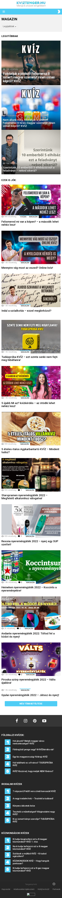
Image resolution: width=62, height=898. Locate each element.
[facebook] (17, 720)
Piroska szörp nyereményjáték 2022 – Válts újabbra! (28, 681)
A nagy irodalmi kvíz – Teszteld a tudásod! (33, 798)
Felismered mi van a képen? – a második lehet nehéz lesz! (30, 223)
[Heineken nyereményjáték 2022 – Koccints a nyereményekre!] (31, 567)
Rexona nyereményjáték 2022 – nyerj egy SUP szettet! (29, 543)
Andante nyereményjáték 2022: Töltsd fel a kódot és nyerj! (28, 635)
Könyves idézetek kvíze (24, 805)
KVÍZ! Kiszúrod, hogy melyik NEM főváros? (33, 771)
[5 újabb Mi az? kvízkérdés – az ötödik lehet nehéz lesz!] (31, 382)
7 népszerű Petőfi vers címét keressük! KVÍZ (34, 791)
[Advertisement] (31, 890)
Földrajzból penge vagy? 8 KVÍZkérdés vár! (33, 749)
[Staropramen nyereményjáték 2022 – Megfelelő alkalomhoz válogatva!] (31, 475)
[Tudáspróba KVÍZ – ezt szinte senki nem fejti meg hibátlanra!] (31, 336)
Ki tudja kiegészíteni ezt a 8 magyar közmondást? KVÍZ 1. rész (30, 840)
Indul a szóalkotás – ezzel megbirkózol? (26, 310)
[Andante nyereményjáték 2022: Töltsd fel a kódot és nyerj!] (31, 613)
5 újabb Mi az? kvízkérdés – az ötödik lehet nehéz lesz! (28, 404)
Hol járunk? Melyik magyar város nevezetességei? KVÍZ (28, 742)
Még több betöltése (30, 704)
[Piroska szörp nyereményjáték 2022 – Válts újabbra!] (31, 659)
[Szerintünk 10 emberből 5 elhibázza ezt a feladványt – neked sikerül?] (31, 152)
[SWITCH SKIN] (59, 12)
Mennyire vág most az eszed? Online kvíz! (27, 267)
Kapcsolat (6, 889)
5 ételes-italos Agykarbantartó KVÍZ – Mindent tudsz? (30, 450)
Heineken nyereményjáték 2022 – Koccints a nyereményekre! (29, 589)
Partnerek (56, 889)
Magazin (33, 217)
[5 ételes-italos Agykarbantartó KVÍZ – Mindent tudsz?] (31, 428)
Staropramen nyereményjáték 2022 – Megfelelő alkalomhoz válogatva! (24, 497)
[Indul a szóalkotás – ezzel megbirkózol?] (31, 290)
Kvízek (23, 217)
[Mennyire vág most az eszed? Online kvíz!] (31, 247)
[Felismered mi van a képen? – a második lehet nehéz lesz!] (31, 201)
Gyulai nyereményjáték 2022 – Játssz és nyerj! (30, 695)
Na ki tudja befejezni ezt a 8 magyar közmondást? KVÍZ (30, 847)
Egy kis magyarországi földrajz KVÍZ (30, 756)
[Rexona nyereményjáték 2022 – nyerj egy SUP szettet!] (31, 521)
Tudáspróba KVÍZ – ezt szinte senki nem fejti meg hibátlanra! (29, 358)
